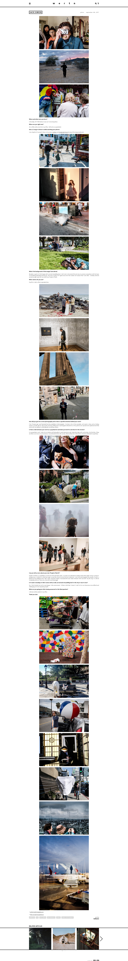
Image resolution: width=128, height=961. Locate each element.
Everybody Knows (63, 132)
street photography (67, 917)
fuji (37, 917)
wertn (66, 3)
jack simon (43, 917)
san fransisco (51, 917)
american (32, 917)
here (56, 580)
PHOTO (82, 12)
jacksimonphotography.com (37, 912)
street (58, 917)
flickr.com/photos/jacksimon (37, 914)
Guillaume (96, 918)
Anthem (55, 132)
